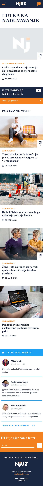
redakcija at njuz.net (21, 474)
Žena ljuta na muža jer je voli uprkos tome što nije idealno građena (20, 270)
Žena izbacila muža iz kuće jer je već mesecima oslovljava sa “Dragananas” (20, 157)
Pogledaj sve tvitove (16, 426)
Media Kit (16, 458)
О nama (7, 458)
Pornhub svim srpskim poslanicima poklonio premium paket (20, 328)
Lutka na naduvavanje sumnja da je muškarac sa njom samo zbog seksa (19, 70)
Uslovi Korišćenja (30, 458)
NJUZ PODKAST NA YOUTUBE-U (12, 92)
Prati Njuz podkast (10, 101)
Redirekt (21, 481)
